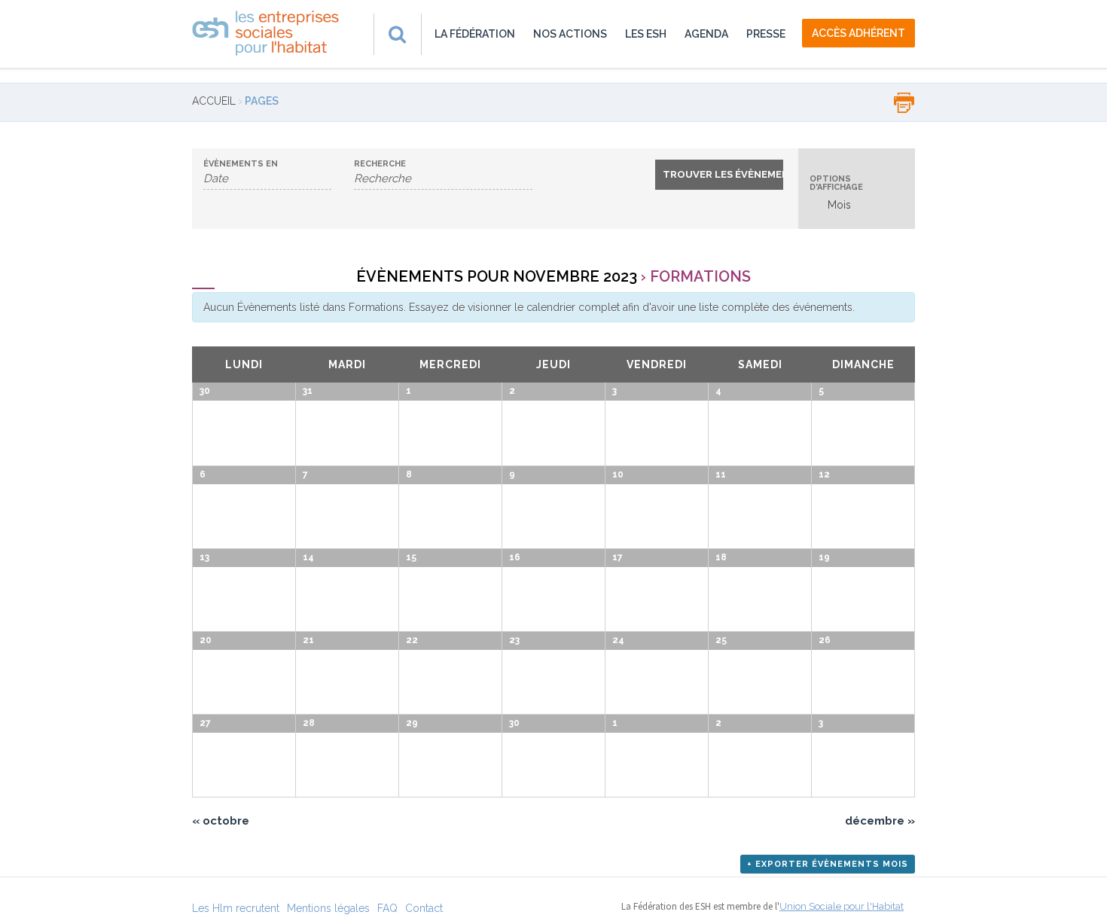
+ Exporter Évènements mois (827, 864)
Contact (424, 908)
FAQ (387, 908)
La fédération (475, 34)
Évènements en (240, 164)
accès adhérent (858, 33)
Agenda (706, 34)
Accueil (214, 101)
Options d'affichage (836, 183)
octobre (220, 821)
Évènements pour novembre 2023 (496, 276)
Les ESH (645, 34)
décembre (880, 821)
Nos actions (570, 34)
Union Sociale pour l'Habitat (841, 906)
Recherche (380, 164)
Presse (765, 34)
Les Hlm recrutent (235, 908)
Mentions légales (328, 908)
